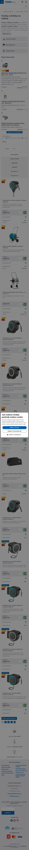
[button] (14, 435)
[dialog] (14, 425)
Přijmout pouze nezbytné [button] (14, 431)
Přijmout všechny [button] (14, 427)
